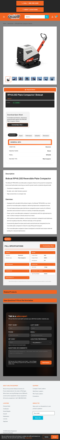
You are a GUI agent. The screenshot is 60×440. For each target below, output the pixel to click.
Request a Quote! (31, 89)
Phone (11, 332)
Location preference (39, 339)
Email (33, 332)
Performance (29, 135)
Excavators (36, 396)
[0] (56, 17)
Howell (5, 413)
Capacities (35, 264)
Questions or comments (17, 348)
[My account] (52, 17)
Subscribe (38, 418)
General (8, 252)
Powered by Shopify (8, 433)
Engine (21, 135)
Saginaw (5, 421)
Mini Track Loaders (38, 393)
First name (13, 325)
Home (4, 23)
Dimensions (46, 135)
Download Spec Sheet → (18, 124)
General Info (12, 135)
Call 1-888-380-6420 (30, 3)
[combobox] (35, 16)
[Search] (47, 16)
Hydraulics (37, 135)
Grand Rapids (6, 411)
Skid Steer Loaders (38, 391)
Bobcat (10, 98)
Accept (55, 437)
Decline (46, 437)
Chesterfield (6, 406)
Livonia (5, 418)
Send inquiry (45, 362)
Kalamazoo (6, 416)
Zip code (12, 339)
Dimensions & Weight (37, 270)
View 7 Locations (31, 9)
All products (10, 23)
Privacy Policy (28, 437)
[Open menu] (4, 16)
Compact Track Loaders (39, 388)
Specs (8, 239)
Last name (35, 325)
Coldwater (6, 408)
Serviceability (10, 277)
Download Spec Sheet (48, 246)
